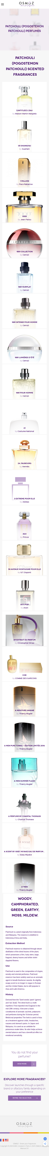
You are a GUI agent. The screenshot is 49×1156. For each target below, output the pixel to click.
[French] (2, 1140)
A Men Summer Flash (24, 781)
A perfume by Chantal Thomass (24, 816)
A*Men (24, 887)
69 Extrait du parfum (25, 640)
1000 (24, 216)
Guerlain (24, 149)
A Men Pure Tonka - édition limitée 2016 (24, 746)
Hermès (24, 466)
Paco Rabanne (25, 184)
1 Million (24, 181)
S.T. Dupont (24, 572)
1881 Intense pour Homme (24, 322)
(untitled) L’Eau (24, 110)
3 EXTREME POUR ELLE (24, 499)
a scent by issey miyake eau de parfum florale (25, 851)
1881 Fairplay (24, 287)
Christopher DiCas (24, 643)
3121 (24, 534)
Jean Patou (24, 219)
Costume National (24, 431)
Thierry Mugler (24, 713)
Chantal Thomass (24, 819)
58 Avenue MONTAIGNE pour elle (24, 569)
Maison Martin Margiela (24, 113)
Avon (24, 607)
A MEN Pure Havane (24, 710)
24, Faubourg (24, 463)
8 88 (24, 675)
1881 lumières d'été (24, 357)
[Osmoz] (27, 4)
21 (25, 428)
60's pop (24, 604)
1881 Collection (25, 251)
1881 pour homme (24, 393)
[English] (7, 1140)
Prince (24, 537)
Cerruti (24, 254)
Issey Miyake (24, 854)
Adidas (24, 501)
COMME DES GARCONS (25, 678)
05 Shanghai (24, 146)
